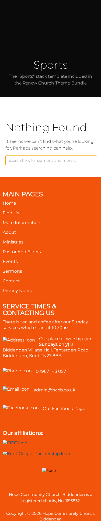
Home (9, 203)
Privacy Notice (18, 290)
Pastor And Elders (22, 251)
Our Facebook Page (64, 408)
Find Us (11, 212)
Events (10, 261)
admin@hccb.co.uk (54, 390)
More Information (21, 222)
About (9, 232)
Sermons (12, 271)
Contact (11, 280)
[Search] (92, 161)
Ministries (13, 242)
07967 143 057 (51, 371)
